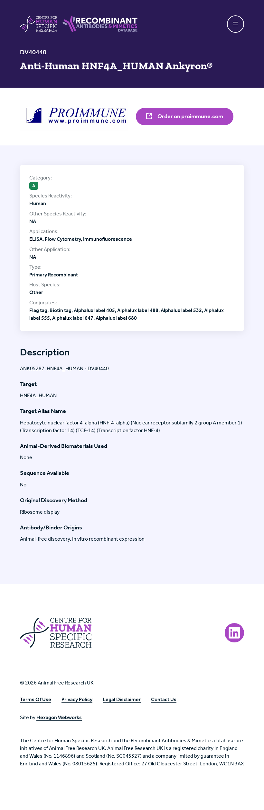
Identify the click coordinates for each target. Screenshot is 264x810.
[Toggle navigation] (235, 24)
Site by (51, 717)
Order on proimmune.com (189, 116)
